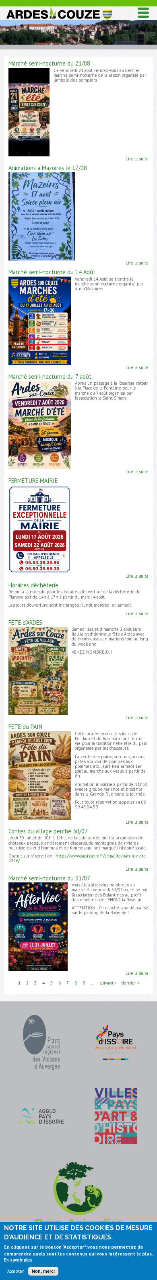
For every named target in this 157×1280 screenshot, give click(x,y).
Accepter (15, 1271)
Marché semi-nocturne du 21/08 (49, 63)
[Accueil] (59, 8)
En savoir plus (18, 1259)
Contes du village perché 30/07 (48, 831)
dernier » (130, 982)
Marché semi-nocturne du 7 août (49, 376)
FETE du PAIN (25, 726)
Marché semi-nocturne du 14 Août (51, 272)
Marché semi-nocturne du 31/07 (49, 878)
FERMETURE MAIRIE (33, 480)
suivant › (107, 982)
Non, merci (43, 1271)
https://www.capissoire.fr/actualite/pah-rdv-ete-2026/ (77, 858)
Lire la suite (137, 159)
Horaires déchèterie (33, 585)
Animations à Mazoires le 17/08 (47, 168)
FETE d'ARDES (25, 622)
